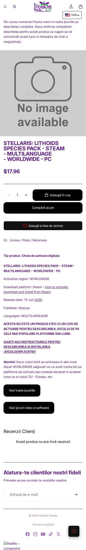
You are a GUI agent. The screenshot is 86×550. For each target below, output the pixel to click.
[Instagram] (35, 534)
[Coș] (81, 6)
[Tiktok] (50, 534)
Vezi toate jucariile (22, 390)
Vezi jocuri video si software (29, 408)
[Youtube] (43, 534)
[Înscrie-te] (75, 494)
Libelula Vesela (48, 515)
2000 (38, 300)
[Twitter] (58, 534)
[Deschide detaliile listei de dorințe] (73, 531)
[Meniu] (5, 7)
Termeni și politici (43, 524)
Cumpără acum (43, 207)
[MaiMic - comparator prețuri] (43, 545)
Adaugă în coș (60, 195)
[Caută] (14, 6)
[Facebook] (27, 534)
